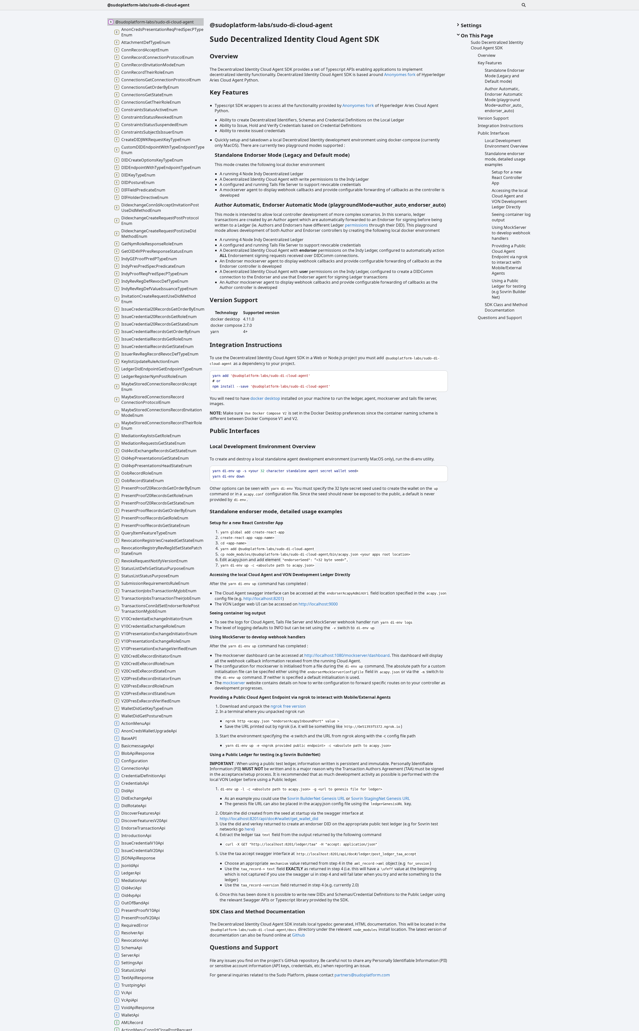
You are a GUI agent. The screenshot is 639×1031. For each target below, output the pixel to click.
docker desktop (265, 398)
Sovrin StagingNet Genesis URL (380, 798)
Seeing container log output (238, 613)
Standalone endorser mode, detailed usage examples (276, 511)
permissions (356, 225)
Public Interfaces (235, 431)
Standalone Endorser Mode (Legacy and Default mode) (282, 155)
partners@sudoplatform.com (362, 975)
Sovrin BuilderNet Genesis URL (316, 798)
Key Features (229, 92)
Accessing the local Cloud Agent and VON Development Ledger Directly (280, 574)
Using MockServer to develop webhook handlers (257, 637)
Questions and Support (244, 947)
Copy (439, 376)
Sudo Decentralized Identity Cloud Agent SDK (294, 39)
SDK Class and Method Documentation (257, 911)
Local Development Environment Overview (263, 446)
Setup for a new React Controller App (246, 522)
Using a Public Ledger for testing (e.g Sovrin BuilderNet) (265, 754)
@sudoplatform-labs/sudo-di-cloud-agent (148, 5)
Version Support (234, 300)
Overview (224, 56)
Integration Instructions (246, 345)
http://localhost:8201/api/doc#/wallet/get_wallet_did (269, 818)
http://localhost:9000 (318, 604)
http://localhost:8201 (263, 598)
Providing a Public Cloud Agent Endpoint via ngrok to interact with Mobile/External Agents (300, 697)
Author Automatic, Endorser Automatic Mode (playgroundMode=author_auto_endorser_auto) (330, 204)
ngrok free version (288, 706)
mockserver (234, 683)
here (249, 829)
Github (298, 935)
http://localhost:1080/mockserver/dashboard (347, 655)
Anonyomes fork (400, 74)
